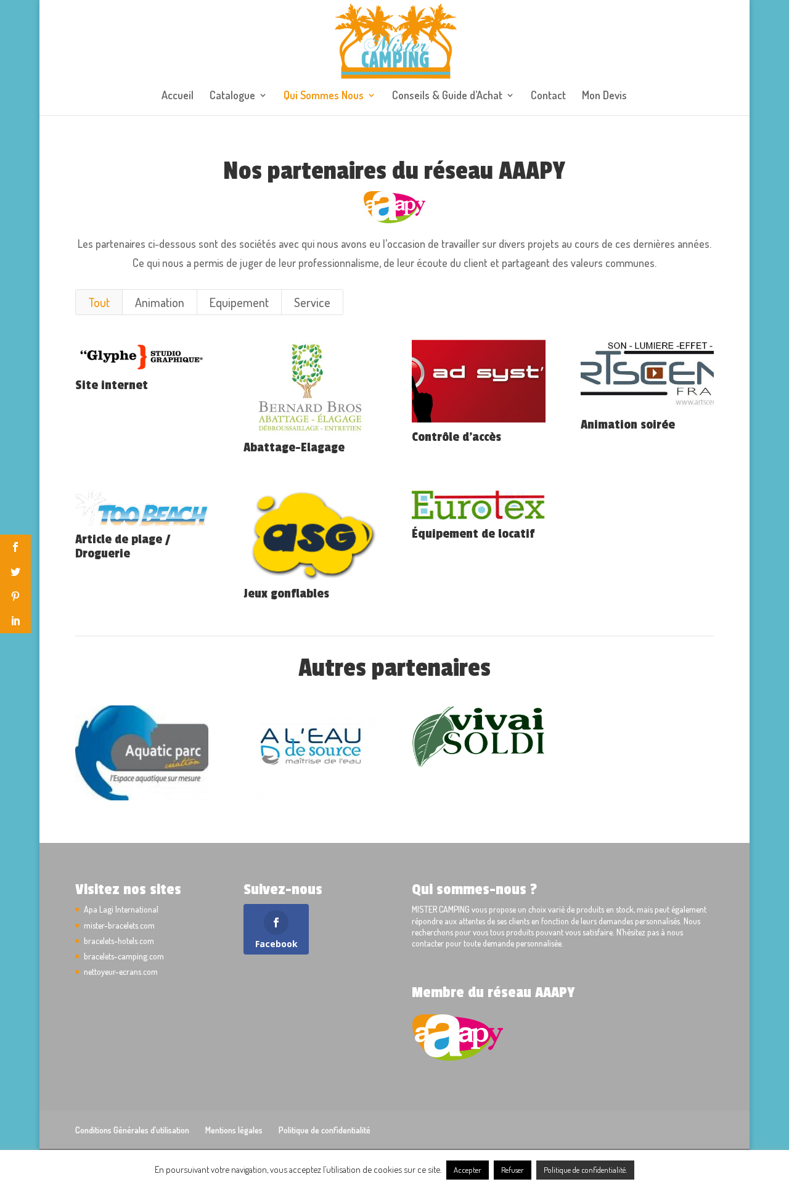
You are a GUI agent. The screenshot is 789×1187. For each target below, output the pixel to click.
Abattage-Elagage (294, 447)
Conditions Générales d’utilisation (132, 1130)
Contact (548, 96)
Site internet (111, 385)
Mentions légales (234, 1130)
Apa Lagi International (121, 909)
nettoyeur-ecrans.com (121, 971)
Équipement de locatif (473, 533)
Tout (99, 302)
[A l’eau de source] (310, 752)
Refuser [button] (512, 1170)
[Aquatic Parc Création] (141, 752)
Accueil (177, 96)
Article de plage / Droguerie (122, 546)
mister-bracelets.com (119, 925)
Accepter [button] (467, 1170)
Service (312, 302)
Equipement (239, 302)
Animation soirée (628, 424)
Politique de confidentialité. (585, 1170)
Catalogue (232, 96)
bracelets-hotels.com (119, 940)
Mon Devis (604, 96)
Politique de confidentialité (324, 1130)
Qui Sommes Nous (324, 96)
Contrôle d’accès (456, 437)
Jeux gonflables (286, 593)
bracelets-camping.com (124, 956)
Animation (159, 302)
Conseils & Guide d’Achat (447, 96)
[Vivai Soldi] (478, 737)
